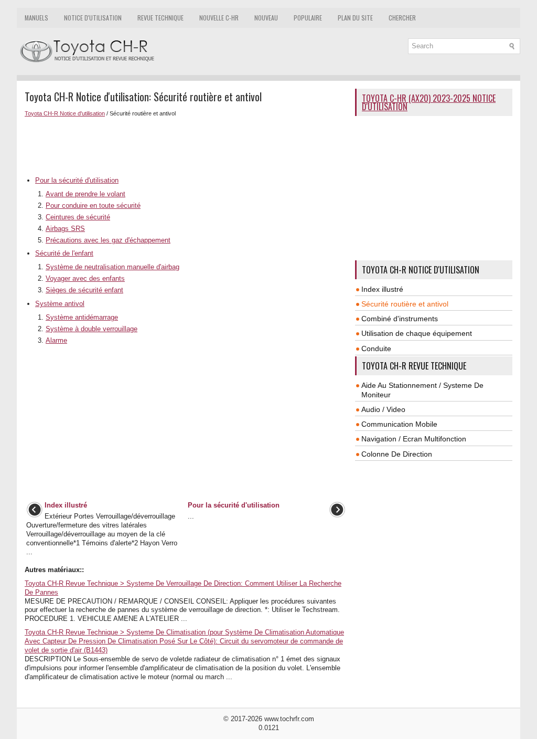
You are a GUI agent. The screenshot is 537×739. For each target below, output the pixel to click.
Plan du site (355, 17)
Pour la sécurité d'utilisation (77, 180)
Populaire (308, 17)
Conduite (376, 348)
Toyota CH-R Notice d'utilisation (65, 113)
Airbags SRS (65, 229)
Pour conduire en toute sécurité (93, 205)
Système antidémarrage (82, 317)
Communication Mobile (399, 424)
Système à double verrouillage (91, 329)
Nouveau (266, 17)
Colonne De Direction (396, 454)
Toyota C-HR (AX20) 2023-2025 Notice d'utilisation (429, 102)
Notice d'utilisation (93, 17)
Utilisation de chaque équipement (416, 333)
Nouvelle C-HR (219, 17)
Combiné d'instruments (399, 318)
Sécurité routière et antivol (404, 304)
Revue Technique (160, 17)
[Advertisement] (186, 145)
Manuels (36, 17)
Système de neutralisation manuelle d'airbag (112, 267)
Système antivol (59, 304)
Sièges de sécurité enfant (84, 290)
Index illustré (382, 289)
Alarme (56, 340)
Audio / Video (383, 409)
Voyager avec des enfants (85, 278)
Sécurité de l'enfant (64, 253)
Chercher (402, 17)
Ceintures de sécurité (78, 217)
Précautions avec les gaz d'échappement (108, 240)
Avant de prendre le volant (85, 194)
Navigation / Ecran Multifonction (413, 439)
